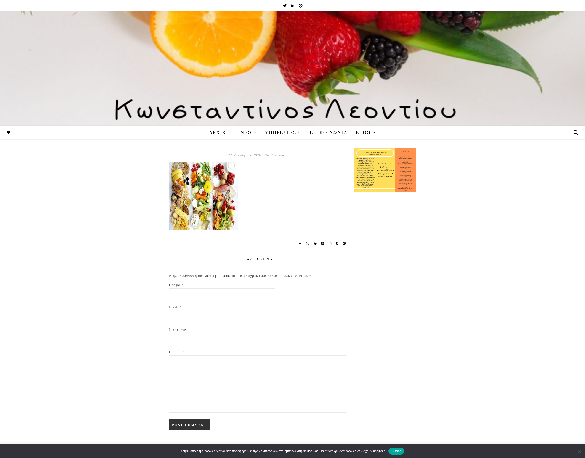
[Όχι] (579, 451)
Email (175, 307)
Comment (177, 351)
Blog (363, 132)
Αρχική (219, 132)
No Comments (276, 155)
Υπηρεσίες (280, 132)
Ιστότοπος (178, 329)
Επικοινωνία (329, 132)
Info (245, 132)
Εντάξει (396, 451)
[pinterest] (300, 5)
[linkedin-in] (293, 5)
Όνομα (176, 284)
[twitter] (285, 5)
